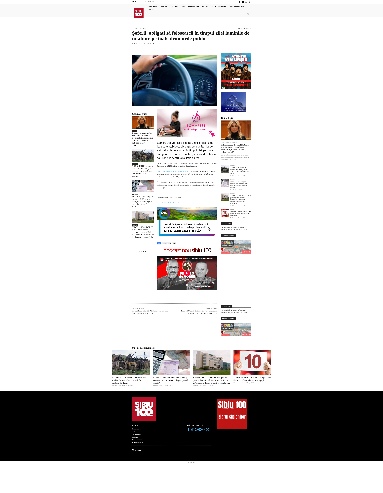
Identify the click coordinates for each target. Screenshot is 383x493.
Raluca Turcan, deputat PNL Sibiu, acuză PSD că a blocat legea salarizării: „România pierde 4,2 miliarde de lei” (142, 138)
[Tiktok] (249, 2)
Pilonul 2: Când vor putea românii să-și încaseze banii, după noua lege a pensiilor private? (143, 200)
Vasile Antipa (138, 43)
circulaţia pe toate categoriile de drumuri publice (174, 171)
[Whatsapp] (246, 2)
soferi (174, 243)
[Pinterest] (244, 47)
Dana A (134, 145)
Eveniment (135, 28)
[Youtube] (242, 2)
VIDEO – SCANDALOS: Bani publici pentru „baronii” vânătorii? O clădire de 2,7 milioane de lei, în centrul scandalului (143, 232)
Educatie (232, 209)
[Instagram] (204, 430)
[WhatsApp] (249, 47)
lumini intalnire (166, 243)
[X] (240, 47)
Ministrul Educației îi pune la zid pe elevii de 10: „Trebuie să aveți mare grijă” (240, 213)
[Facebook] (239, 2)
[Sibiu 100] (139, 13)
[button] (248, 14)
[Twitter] (207, 430)
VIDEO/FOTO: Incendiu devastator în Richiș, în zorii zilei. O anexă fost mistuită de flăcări (142, 170)
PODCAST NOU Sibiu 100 (187, 250)
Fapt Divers (143, 28)
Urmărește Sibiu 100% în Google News (169, 203)
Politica (134, 130)
